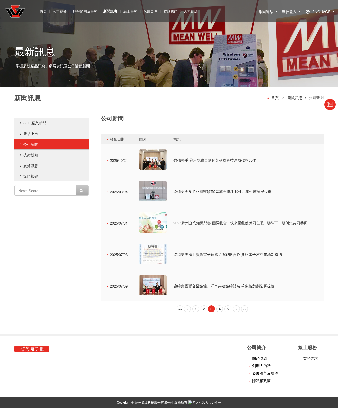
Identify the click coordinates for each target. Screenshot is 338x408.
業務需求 (310, 358)
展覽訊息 (30, 165)
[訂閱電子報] (330, 104)
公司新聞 (30, 144)
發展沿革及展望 (265, 373)
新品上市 (30, 133)
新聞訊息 (295, 97)
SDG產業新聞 (34, 122)
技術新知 (30, 154)
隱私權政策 (261, 380)
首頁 (43, 11)
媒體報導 (30, 176)
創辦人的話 (261, 365)
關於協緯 (259, 358)
